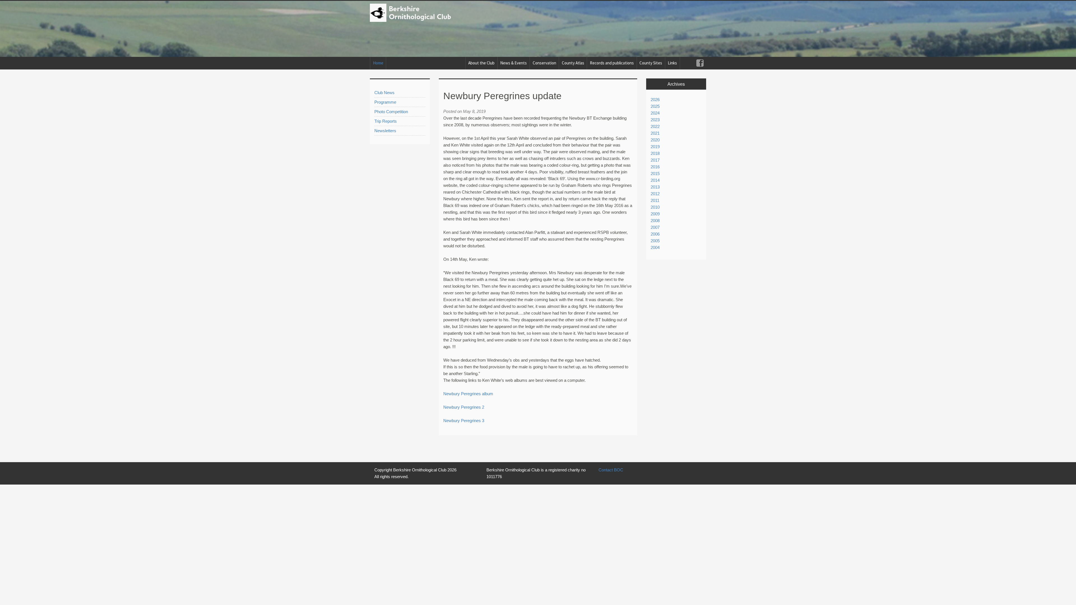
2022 (655, 126)
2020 (655, 140)
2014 (655, 180)
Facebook (700, 63)
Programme (385, 102)
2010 (655, 207)
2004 (655, 247)
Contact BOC (611, 469)
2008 (655, 220)
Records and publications (612, 63)
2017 (655, 160)
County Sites (650, 63)
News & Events (513, 63)
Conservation (544, 63)
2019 (655, 146)
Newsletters (385, 130)
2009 (655, 213)
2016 (655, 166)
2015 (655, 173)
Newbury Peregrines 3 (463, 420)
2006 (655, 234)
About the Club (481, 63)
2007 (655, 227)
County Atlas (573, 63)
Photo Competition (391, 111)
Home (378, 63)
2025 (655, 106)
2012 (655, 193)
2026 (655, 99)
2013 (655, 187)
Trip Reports (385, 121)
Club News (384, 92)
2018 (655, 153)
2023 (655, 119)
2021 (655, 133)
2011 (655, 200)
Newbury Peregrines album (468, 393)
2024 (655, 113)
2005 (655, 240)
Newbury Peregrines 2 (463, 407)
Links (672, 63)
